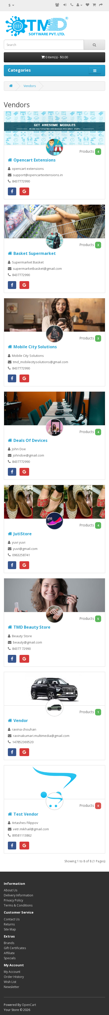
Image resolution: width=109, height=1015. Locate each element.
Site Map (10, 929)
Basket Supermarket (34, 253)
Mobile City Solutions (35, 347)
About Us (10, 890)
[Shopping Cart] (94, 5)
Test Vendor (25, 814)
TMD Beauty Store (31, 627)
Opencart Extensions (34, 160)
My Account (12, 972)
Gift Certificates (15, 948)
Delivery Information (18, 895)
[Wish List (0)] (87, 5)
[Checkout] (101, 5)
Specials (9, 958)
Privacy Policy (13, 900)
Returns (9, 924)
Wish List (10, 982)
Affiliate (9, 953)
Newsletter (11, 987)
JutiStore (22, 534)
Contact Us (12, 919)
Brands (9, 943)
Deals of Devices (30, 440)
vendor (20, 720)
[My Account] (79, 5)
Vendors (30, 86)
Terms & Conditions (18, 905)
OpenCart (29, 1005)
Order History (14, 977)
